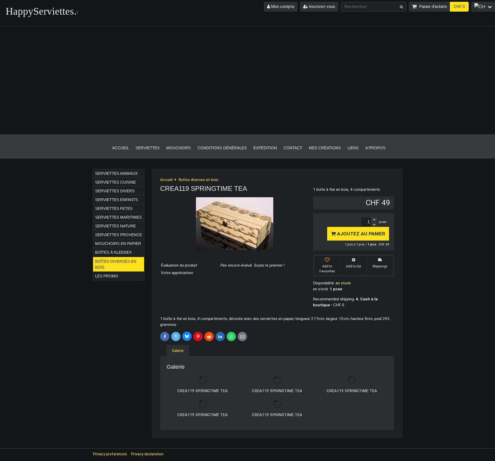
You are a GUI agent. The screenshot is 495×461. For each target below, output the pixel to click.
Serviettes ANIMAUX (116, 173)
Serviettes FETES (114, 208)
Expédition (265, 148)
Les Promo (106, 276)
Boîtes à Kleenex (113, 252)
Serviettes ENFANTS (116, 199)
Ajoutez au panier (360, 234)
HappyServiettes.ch (46, 11)
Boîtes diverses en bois (115, 264)
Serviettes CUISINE (115, 182)
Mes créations (325, 148)
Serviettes (148, 148)
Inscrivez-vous (321, 6)
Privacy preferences (110, 454)
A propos (375, 148)
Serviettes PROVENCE (118, 235)
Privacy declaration (147, 454)
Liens (353, 148)
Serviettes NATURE (115, 226)
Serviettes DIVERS (115, 191)
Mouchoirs (178, 148)
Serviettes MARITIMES (118, 217)
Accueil (120, 148)
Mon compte (282, 6)
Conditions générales (222, 148)
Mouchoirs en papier (118, 243)
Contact (293, 148)
